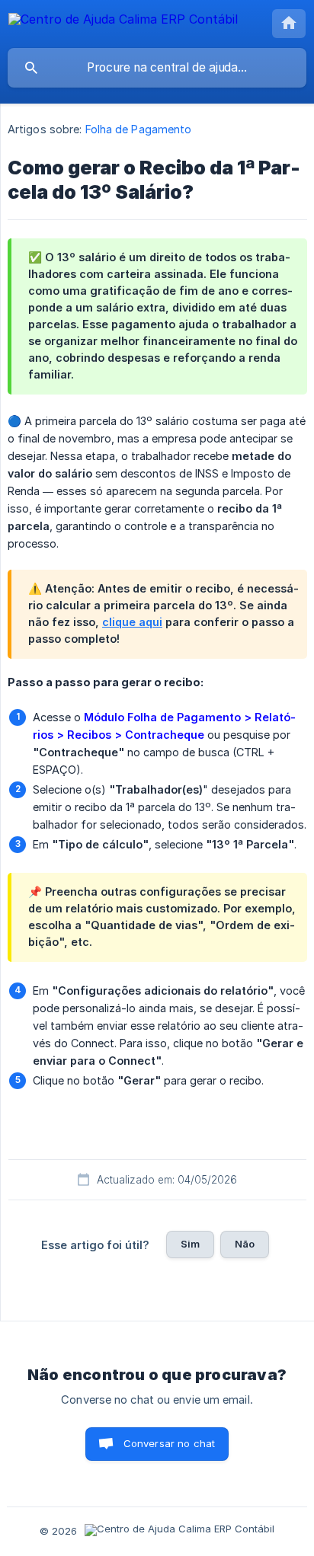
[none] (123, 21)
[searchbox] (157, 68)
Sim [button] (190, 1244)
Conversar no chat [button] (169, 1443)
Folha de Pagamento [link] (138, 129)
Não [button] (245, 1244)
